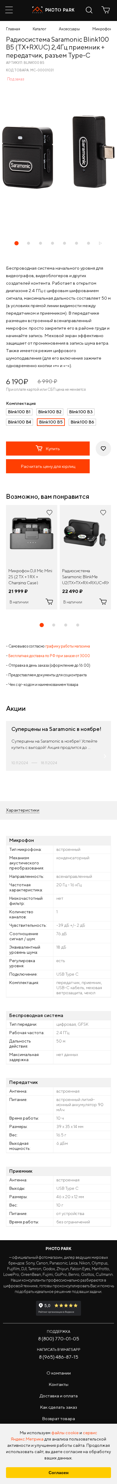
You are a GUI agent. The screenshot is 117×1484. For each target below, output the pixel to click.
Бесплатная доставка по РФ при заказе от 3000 (49, 656)
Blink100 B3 (81, 411)
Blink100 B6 (82, 422)
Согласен (58, 1472)
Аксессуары (69, 29)
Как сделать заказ (58, 1407)
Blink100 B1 (19, 411)
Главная (13, 29)
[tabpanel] (31, 557)
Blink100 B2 (50, 411)
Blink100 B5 (51, 422)
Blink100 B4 (19, 422)
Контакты (58, 1384)
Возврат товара (58, 1418)
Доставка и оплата (59, 1395)
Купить (53, 448)
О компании (58, 1372)
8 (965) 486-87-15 (58, 1357)
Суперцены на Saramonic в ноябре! (56, 729)
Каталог (39, 29)
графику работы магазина (67, 646)
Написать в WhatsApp (58, 1349)
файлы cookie (65, 1432)
